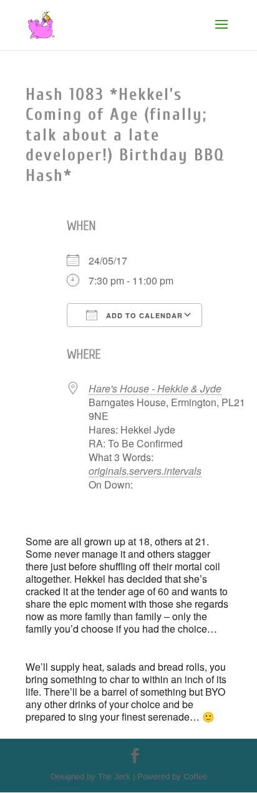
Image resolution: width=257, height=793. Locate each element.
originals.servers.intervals (145, 471)
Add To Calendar (143, 315)
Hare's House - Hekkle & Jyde (155, 388)
